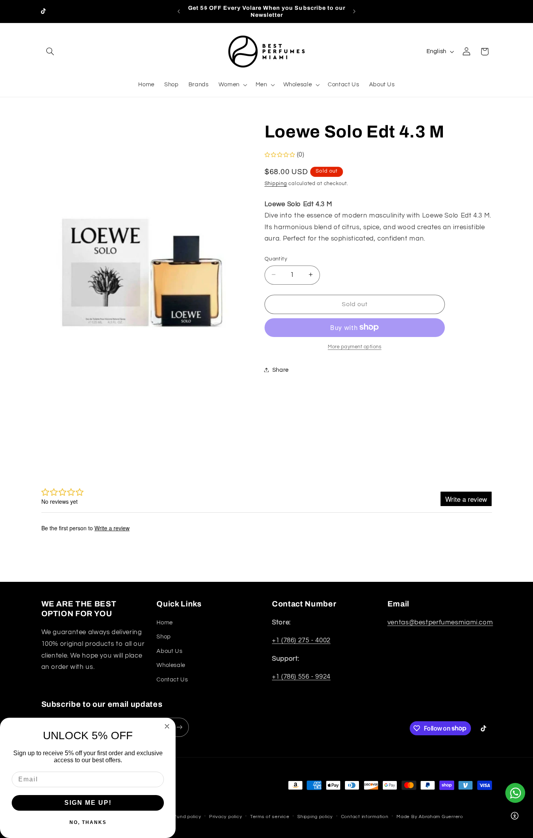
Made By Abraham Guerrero (429, 817)
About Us (169, 651)
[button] (50, 52)
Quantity (276, 258)
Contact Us (172, 680)
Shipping (276, 183)
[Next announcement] (354, 11)
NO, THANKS (88, 822)
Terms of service (270, 817)
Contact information (365, 817)
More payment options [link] (355, 346)
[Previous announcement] (178, 11)
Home (164, 623)
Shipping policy (315, 817)
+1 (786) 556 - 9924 (301, 677)
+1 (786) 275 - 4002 (301, 640)
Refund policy (185, 817)
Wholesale (170, 666)
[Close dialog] (167, 726)
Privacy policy (225, 817)
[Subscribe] (179, 727)
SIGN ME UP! (88, 802)
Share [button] (280, 370)
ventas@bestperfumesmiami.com (440, 622)
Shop (163, 637)
